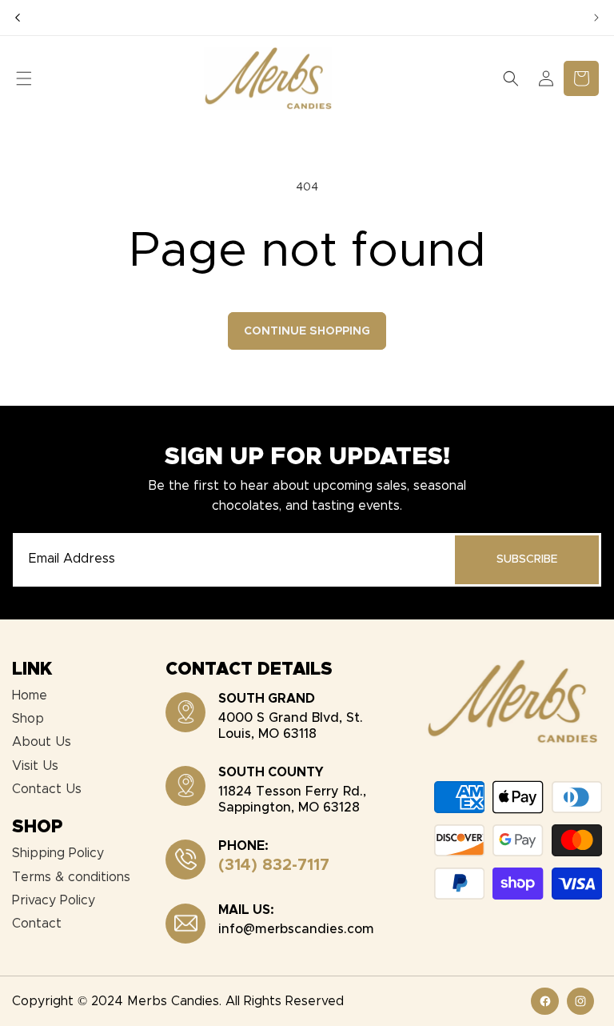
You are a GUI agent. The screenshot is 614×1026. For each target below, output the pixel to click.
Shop (28, 718)
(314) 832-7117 (273, 865)
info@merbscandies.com (296, 929)
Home (29, 695)
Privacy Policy (53, 900)
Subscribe (526, 559)
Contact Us (47, 789)
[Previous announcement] (17, 17)
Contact (37, 923)
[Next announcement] (596, 17)
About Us (41, 741)
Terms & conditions (71, 877)
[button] (24, 78)
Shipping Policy (58, 853)
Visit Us (35, 765)
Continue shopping (307, 331)
